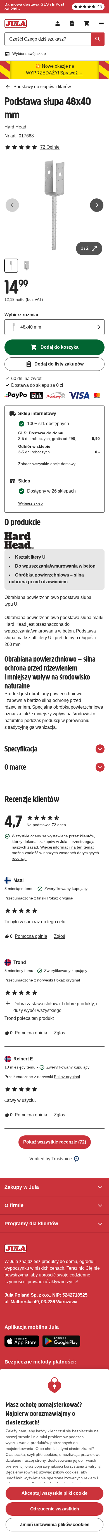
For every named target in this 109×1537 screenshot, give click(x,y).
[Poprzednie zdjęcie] (12, 205)
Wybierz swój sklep (29, 53)
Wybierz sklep (30, 503)
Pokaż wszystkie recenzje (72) (54, 1142)
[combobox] (54, 39)
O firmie (13, 1205)
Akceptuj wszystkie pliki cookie (54, 1493)
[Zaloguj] (57, 23)
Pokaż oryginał (60, 898)
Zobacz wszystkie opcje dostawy (46, 463)
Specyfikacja (20, 748)
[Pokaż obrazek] (11, 265)
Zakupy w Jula (21, 1187)
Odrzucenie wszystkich (54, 1508)
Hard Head (15, 127)
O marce (15, 767)
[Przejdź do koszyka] (86, 23)
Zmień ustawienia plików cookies (54, 1524)
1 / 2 (85, 248)
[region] (54, 1453)
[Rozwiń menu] (101, 23)
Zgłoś (59, 936)
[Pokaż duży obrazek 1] (54, 205)
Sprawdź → (71, 73)
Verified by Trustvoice (50, 1158)
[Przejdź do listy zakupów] (72, 23)
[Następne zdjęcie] (96, 205)
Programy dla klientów (31, 1223)
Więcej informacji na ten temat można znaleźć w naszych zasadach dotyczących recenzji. (55, 853)
